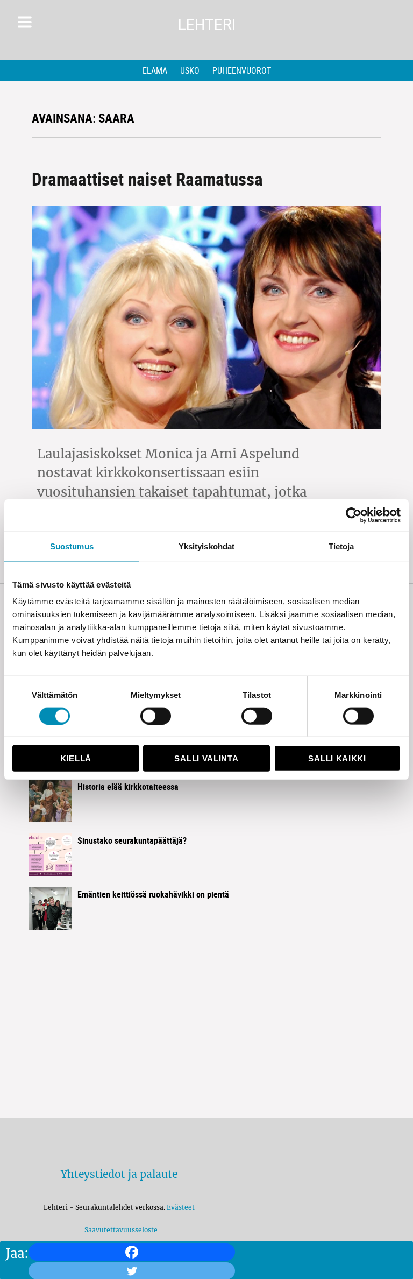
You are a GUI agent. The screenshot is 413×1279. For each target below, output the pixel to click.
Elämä (155, 70)
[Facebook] (132, 1252)
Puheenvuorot (241, 70)
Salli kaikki (337, 758)
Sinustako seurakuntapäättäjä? (132, 840)
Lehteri (207, 24)
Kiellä (75, 758)
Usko (190, 70)
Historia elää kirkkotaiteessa (128, 787)
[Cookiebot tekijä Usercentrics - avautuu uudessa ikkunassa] (354, 515)
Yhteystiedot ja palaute (119, 1174)
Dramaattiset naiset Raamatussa (147, 179)
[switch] (155, 715)
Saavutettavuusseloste (119, 1230)
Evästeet (181, 1207)
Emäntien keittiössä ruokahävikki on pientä (153, 894)
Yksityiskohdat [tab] (206, 545)
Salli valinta (206, 758)
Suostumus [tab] (72, 545)
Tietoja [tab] (341, 545)
